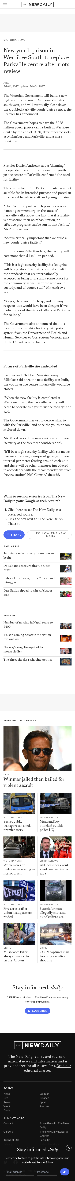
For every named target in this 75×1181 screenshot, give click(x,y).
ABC (6, 82)
